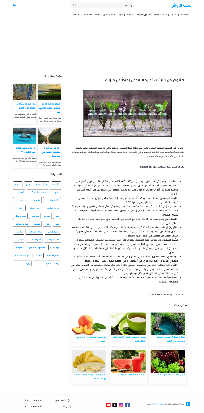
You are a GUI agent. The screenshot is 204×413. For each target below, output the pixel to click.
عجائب (19, 232)
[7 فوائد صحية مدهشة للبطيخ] (128, 361)
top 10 (56, 184)
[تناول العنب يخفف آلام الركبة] (168, 361)
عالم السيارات (35, 232)
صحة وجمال (20, 216)
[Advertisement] (102, 50)
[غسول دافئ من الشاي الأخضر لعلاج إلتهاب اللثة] (128, 324)
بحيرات (18, 184)
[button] (14, 5)
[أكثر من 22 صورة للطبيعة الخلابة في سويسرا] (49, 136)
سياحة (47, 216)
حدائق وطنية (53, 208)
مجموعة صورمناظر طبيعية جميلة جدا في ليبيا (49, 107)
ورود (28, 263)
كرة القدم (54, 247)
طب (57, 224)
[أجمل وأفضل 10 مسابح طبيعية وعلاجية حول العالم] (168, 324)
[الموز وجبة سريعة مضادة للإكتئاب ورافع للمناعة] (89, 361)
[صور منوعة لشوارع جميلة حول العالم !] (24, 92)
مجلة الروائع (181, 5)
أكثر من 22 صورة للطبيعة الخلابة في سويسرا (51, 151)
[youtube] (108, 405)
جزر (21, 200)
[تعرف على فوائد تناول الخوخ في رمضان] (89, 324)
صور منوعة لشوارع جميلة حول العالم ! (26, 105)
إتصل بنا (67, 406)
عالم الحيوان (53, 232)
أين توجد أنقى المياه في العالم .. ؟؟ (26, 149)
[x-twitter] (114, 405)
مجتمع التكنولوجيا (36, 247)
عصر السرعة (54, 239)
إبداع (28, 184)
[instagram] (121, 405)
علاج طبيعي (35, 239)
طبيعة (37, 224)
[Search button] (74, 5)
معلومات (19, 247)
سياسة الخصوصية (33, 400)
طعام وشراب (22, 224)
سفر (57, 216)
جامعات (36, 200)
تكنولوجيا (54, 200)
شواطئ (35, 216)
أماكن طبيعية (42, 184)
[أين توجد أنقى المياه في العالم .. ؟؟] (24, 136)
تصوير (21, 192)
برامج (57, 192)
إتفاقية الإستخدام (33, 406)
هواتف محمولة (22, 255)
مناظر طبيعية (53, 255)
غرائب (20, 239)
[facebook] (127, 405)
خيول (20, 208)
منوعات (38, 255)
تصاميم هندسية (39, 192)
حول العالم (35, 208)
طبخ (48, 224)
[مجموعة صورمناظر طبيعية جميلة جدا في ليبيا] (49, 92)
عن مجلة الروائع (63, 400)
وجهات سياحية (52, 263)
